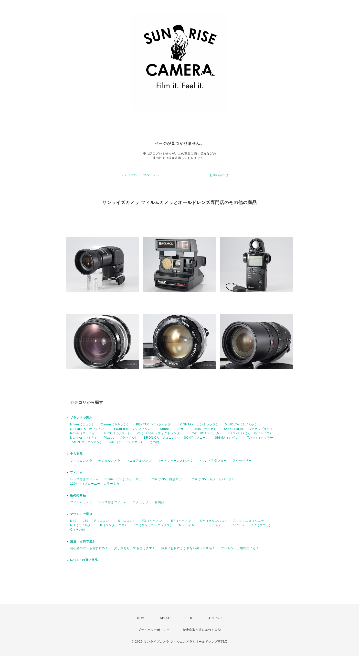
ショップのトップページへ (140, 175)
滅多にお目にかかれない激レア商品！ (188, 548)
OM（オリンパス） (214, 521)
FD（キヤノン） (153, 521)
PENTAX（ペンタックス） (155, 424)
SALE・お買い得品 (84, 560)
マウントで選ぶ (81, 514)
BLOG (188, 618)
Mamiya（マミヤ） (84, 437)
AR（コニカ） (262, 525)
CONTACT (214, 618)
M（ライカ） (188, 525)
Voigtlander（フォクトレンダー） (161, 433)
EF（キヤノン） (182, 521)
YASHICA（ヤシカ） (207, 433)
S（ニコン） (127, 521)
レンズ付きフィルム (84, 479)
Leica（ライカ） (204, 429)
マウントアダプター (212, 460)
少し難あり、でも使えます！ (134, 548)
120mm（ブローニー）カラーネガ (94, 483)
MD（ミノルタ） (82, 525)
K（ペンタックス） (114, 525)
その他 (154, 442)
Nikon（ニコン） (82, 424)
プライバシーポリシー (154, 630)
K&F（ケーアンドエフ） (126, 442)
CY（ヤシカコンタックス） (153, 525)
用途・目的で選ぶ (82, 541)
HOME (142, 618)
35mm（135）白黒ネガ (165, 479)
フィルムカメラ (81, 460)
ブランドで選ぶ (81, 417)
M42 (73, 521)
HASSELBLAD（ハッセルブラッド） (249, 429)
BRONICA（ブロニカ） (161, 437)
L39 (85, 521)
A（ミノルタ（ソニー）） (252, 521)
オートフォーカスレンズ (175, 460)
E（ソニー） (237, 525)
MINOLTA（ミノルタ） (241, 424)
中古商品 (76, 454)
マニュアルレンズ (139, 460)
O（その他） (79, 529)
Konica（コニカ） (173, 429)
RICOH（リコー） (117, 433)
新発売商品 (78, 495)
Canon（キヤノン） (115, 424)
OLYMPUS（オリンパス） (89, 429)
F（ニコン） (103, 521)
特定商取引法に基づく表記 (202, 630)
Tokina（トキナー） (261, 437)
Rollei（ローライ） (84, 433)
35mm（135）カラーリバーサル (211, 479)
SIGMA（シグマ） (228, 437)
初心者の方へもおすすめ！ (89, 548)
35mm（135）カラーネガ (123, 479)
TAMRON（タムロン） (86, 442)
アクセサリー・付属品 (148, 502)
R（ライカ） (212, 525)
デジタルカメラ (109, 460)
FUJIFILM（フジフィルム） (134, 429)
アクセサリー (242, 460)
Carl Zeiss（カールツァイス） (250, 433)
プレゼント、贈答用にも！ (240, 548)
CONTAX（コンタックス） (199, 424)
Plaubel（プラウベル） (121, 437)
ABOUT (165, 618)
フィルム (76, 472)
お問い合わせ (219, 175)
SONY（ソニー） (196, 437)
